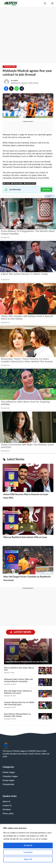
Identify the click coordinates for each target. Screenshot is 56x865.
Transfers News (9, 66)
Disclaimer (7, 810)
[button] (45, 3)
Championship (8, 784)
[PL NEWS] (10, 3)
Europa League (8, 780)
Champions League (10, 776)
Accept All (28, 845)
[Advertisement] (28, 35)
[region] (28, 844)
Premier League (9, 772)
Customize (28, 852)
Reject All (28, 859)
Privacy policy (8, 814)
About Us (6, 802)
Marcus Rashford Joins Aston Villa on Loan (25, 537)
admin (15, 80)
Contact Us (7, 806)
